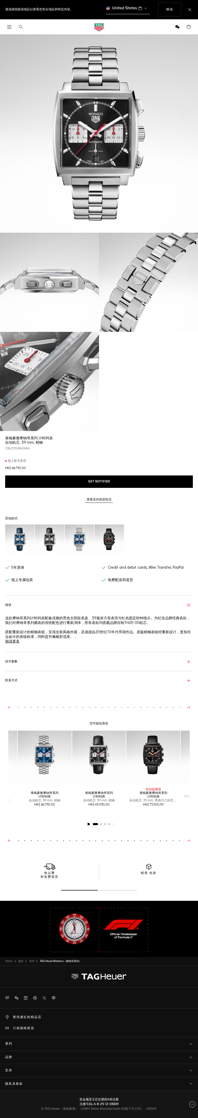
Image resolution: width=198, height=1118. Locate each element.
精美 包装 (148, 873)
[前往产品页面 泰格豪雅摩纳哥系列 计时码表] (45, 758)
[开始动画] (89, 824)
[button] (177, 27)
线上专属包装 (22, 580)
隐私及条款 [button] (14, 1083)
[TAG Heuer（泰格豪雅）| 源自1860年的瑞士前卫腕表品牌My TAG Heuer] (99, 976)
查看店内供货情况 (99, 499)
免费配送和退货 (120, 580)
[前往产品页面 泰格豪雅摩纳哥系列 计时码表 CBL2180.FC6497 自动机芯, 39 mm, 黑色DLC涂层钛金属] (109, 539)
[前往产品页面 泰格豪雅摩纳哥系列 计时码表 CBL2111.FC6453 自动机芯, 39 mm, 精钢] (20, 539)
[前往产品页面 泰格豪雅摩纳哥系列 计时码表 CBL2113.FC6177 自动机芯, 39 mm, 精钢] (49, 539)
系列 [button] (8, 1043)
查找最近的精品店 (27, 1017)
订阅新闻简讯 (23, 1028)
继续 (173, 9)
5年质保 (17, 567)
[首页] (99, 27)
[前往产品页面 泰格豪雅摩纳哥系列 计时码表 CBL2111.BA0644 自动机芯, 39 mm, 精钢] (79, 539)
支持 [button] (8, 1070)
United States (124, 8)
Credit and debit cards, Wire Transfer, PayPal (146, 567)
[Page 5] (112, 824)
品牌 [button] (8, 1057)
